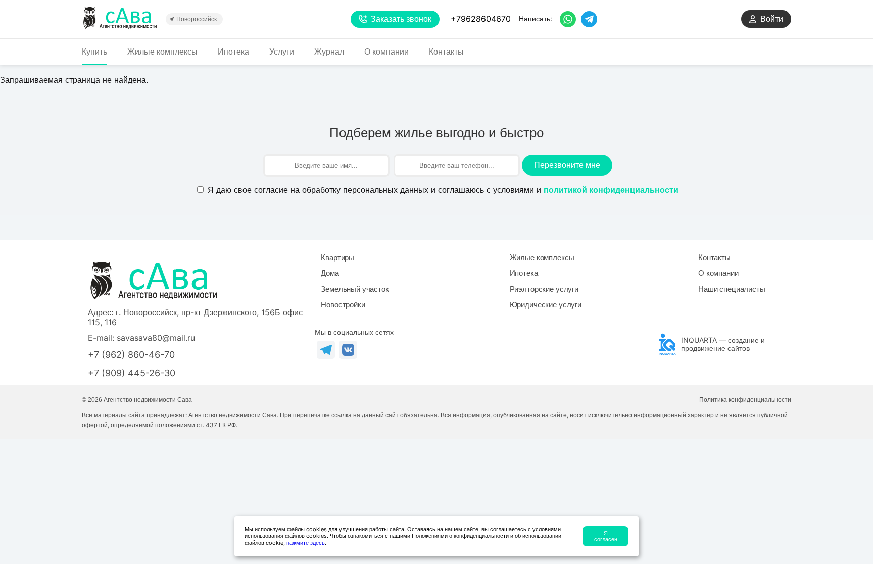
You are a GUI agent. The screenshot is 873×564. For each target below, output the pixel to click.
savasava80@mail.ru (156, 338)
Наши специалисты (731, 289)
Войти (771, 19)
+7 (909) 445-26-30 (131, 373)
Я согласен (605, 536)
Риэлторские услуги (544, 289)
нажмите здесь (305, 542)
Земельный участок (355, 289)
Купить (94, 51)
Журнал (329, 51)
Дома (329, 273)
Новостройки (343, 305)
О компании (386, 51)
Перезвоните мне (567, 165)
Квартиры (337, 257)
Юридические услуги (545, 305)
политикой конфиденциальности (611, 190)
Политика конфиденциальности (745, 399)
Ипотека (233, 51)
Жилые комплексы (162, 51)
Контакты (446, 51)
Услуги (281, 51)
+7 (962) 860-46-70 (131, 354)
